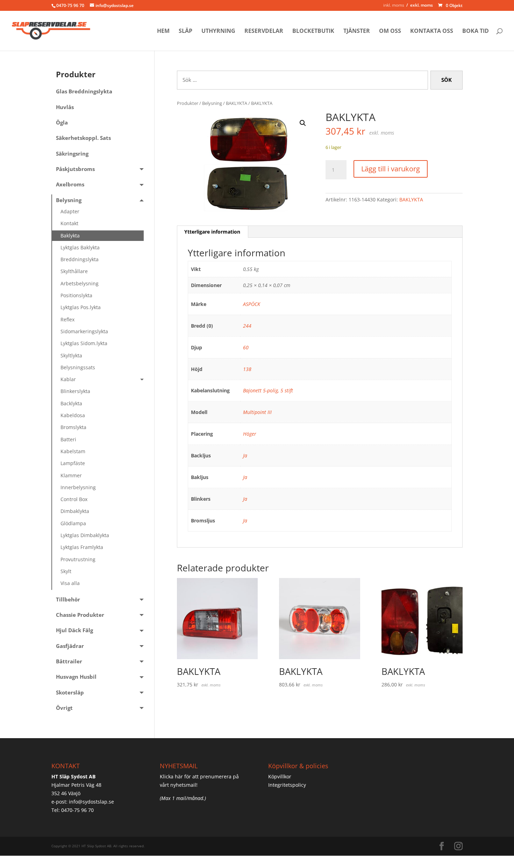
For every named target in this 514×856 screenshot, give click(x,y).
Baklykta (70, 235)
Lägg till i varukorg (390, 168)
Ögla (62, 122)
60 (246, 347)
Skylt (65, 571)
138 (247, 369)
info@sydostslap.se (91, 801)
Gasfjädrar (70, 646)
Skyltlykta (71, 355)
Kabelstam (72, 451)
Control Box (73, 499)
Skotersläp (70, 692)
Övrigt (64, 708)
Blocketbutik (313, 31)
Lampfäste (72, 463)
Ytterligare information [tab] (212, 231)
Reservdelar (263, 31)
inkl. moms (393, 5)
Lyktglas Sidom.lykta (83, 343)
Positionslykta (76, 295)
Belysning (212, 103)
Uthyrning (218, 31)
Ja (245, 455)
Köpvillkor (279, 776)
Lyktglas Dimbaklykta (84, 535)
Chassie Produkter (80, 615)
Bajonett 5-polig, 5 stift (268, 390)
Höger (249, 433)
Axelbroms (70, 184)
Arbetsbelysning (79, 283)
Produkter (187, 103)
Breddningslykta (79, 259)
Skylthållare (74, 271)
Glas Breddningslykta (84, 91)
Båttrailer (69, 661)
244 (247, 325)
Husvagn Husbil (76, 676)
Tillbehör (68, 599)
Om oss (390, 31)
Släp (185, 31)
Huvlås (65, 107)
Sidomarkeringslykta (84, 331)
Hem (163, 31)
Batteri (68, 439)
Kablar (68, 379)
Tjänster (356, 31)
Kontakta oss (431, 31)
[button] (303, 123)
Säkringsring (72, 153)
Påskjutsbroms (75, 169)
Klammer (71, 475)
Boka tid (475, 31)
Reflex (67, 319)
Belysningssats (77, 367)
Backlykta (71, 403)
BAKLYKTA (236, 103)
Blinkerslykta (75, 391)
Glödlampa (73, 523)
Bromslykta (73, 427)
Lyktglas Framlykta (81, 547)
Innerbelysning (78, 487)
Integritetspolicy (287, 785)
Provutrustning (77, 559)
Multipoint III (257, 412)
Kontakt (69, 223)
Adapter (69, 211)
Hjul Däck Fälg (74, 630)
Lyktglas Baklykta (80, 247)
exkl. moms (421, 5)
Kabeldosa (72, 415)
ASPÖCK (251, 304)
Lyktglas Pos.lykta (80, 307)
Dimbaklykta (74, 511)
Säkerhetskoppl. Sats (83, 138)
